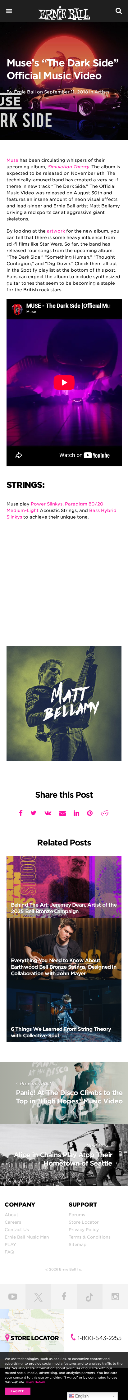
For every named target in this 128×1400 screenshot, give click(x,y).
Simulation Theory (68, 166)
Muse (12, 160)
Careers (13, 1222)
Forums (77, 1214)
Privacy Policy (84, 1229)
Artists (101, 91)
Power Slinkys (46, 503)
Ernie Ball (25, 91)
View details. (36, 1382)
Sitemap (77, 1244)
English (81, 1396)
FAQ (9, 1251)
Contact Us (17, 1229)
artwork (56, 231)
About (11, 1214)
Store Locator (84, 1222)
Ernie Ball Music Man (27, 1237)
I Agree (17, 1391)
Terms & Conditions (90, 1237)
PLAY (10, 1244)
